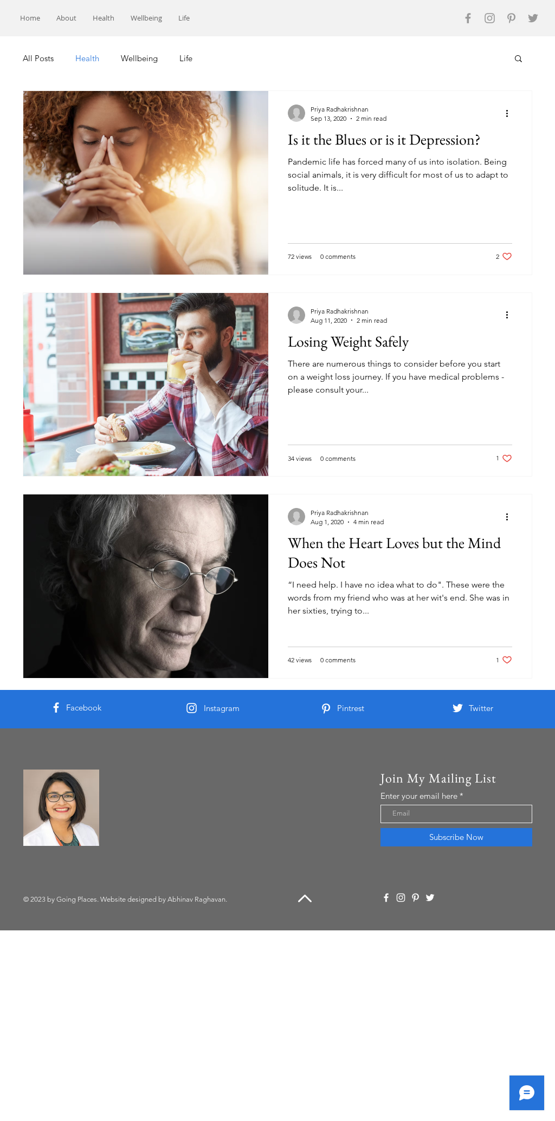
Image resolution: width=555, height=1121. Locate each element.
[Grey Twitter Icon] (533, 18)
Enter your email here (418, 796)
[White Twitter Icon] (457, 708)
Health (87, 58)
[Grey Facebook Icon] (468, 18)
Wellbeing (139, 58)
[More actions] (510, 113)
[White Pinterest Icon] (326, 708)
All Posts (38, 58)
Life (185, 58)
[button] (518, 59)
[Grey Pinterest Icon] (511, 18)
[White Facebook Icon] (56, 707)
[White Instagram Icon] (191, 708)
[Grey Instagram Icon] (489, 18)
